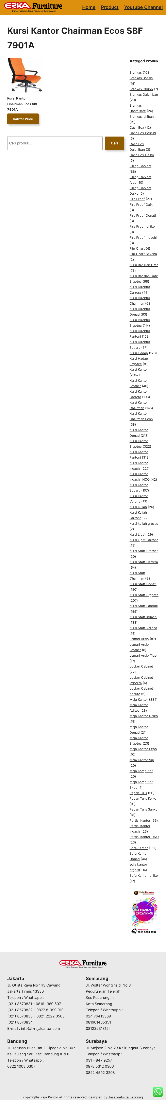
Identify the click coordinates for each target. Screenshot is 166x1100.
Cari (114, 143)
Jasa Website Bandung (125, 1097)
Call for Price (23, 119)
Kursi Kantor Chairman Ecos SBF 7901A (22, 103)
